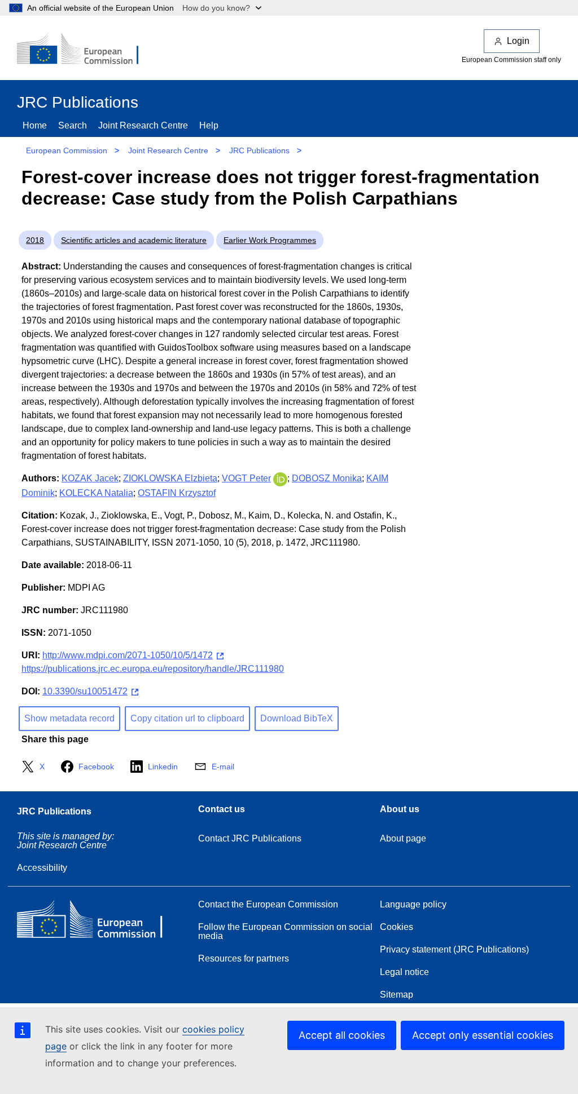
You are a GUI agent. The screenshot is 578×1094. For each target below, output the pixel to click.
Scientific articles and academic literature (134, 240)
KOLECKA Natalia (96, 493)
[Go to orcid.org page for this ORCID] (280, 478)
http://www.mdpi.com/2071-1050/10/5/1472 (127, 655)
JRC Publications (259, 150)
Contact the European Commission (268, 904)
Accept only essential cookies (482, 1035)
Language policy (413, 904)
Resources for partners (243, 958)
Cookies (396, 927)
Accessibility (42, 867)
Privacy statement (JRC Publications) (454, 949)
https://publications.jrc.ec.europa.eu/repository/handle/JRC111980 (152, 669)
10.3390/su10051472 (85, 691)
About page (403, 838)
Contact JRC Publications (249, 838)
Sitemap (396, 994)
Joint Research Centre (143, 125)
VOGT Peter (246, 478)
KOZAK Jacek (90, 478)
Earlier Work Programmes (270, 240)
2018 (35, 240)
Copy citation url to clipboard (187, 718)
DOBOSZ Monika (327, 478)
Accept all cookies (342, 1035)
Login (518, 41)
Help (208, 125)
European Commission (66, 150)
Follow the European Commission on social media (285, 931)
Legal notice (404, 972)
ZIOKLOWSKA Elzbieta (170, 478)
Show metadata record (69, 718)
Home (35, 125)
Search (72, 125)
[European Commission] (85, 50)
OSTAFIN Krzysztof (177, 493)
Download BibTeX (296, 718)
